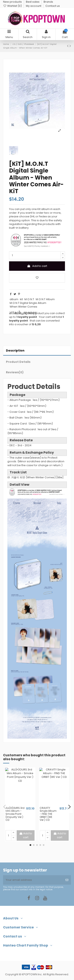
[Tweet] (15, 294)
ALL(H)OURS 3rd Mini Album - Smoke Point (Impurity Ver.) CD (15, 814)
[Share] (10, 294)
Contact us (52, 6)
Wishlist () (14, 6)
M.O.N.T (29, 299)
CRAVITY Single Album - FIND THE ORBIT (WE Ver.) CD (48, 814)
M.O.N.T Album (45, 299)
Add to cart (39, 266)
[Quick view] (22, 805)
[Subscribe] (67, 880)
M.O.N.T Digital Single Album (28, 303)
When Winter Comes (23, 307)
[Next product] (70, 46)
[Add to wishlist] (37, 278)
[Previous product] (68, 46)
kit (21, 299)
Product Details (18, 362)
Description (15, 350)
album (14, 299)
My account (34, 6)
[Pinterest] (19, 294)
